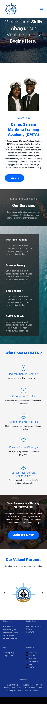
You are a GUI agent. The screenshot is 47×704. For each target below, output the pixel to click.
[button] (4, 593)
